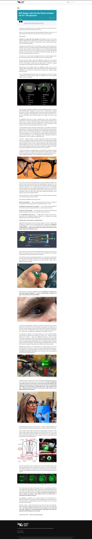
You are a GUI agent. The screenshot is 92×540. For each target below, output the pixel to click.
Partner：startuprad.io (20, 530)
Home (18, 7)
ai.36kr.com (22, 532)
